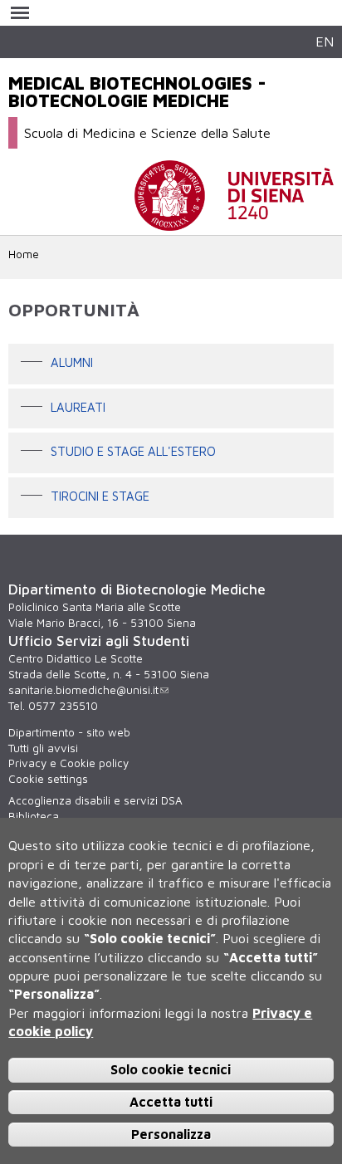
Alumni (72, 362)
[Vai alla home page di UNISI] (234, 222)
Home (23, 254)
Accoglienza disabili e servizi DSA (95, 800)
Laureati (78, 407)
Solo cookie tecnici (170, 1069)
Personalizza (171, 1134)
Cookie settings (48, 778)
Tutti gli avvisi (43, 748)
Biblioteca (33, 816)
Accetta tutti (171, 1101)
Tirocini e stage (100, 496)
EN (324, 41)
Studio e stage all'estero (133, 452)
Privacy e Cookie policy (68, 763)
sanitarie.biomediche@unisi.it (83, 690)
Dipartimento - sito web (69, 732)
